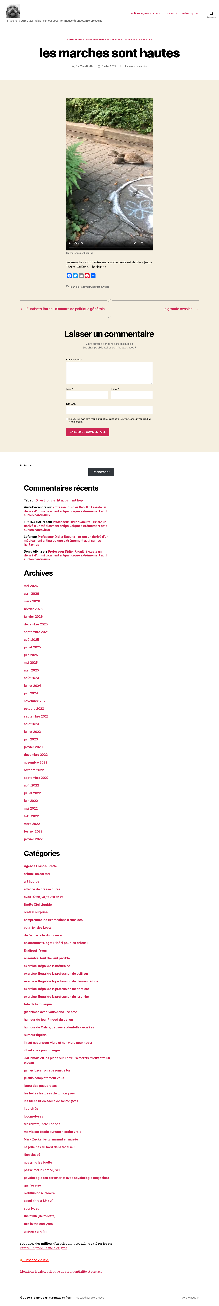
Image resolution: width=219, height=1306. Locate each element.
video (106, 286)
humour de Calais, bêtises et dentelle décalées (59, 1027)
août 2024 (31, 678)
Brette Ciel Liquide (38, 904)
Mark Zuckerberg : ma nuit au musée (51, 1139)
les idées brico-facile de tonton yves (51, 1101)
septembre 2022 (36, 778)
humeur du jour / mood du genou (48, 1019)
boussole (171, 13)
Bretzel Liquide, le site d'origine (43, 1248)
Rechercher (26, 465)
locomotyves (33, 1116)
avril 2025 (31, 670)
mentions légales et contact (145, 13)
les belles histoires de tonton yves (49, 1093)
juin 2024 (31, 693)
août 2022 (31, 785)
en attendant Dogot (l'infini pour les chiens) (56, 943)
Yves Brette (86, 66)
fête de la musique (38, 1004)
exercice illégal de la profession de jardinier (56, 996)
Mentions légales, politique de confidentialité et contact (61, 1272)
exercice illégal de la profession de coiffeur (56, 973)
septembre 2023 (36, 716)
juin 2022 (31, 801)
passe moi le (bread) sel (42, 1170)
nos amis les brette (138, 39)
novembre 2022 (35, 762)
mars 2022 (32, 824)
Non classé (32, 1155)
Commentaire (74, 359)
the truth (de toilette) (40, 1216)
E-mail (115, 389)
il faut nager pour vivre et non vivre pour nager (58, 1043)
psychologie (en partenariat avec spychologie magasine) (66, 1178)
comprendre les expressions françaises (94, 39)
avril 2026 (31, 593)
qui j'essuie (32, 1185)
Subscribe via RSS (35, 1260)
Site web (71, 403)
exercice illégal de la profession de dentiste (56, 989)
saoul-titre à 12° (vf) (38, 1201)
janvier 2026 (33, 616)
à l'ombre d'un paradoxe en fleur (51, 1297)
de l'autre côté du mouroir (43, 935)
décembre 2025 (36, 624)
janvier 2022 (33, 839)
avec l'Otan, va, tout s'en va (43, 897)
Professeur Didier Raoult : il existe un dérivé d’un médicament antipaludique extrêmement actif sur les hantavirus (65, 511)
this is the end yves (38, 1224)
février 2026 (33, 609)
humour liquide (35, 1035)
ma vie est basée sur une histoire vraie (52, 1132)
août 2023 (31, 724)
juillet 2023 (32, 732)
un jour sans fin (35, 1231)
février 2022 (33, 831)
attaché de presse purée (42, 889)
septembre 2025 (36, 632)
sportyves (31, 1208)
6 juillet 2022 (109, 66)
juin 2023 (31, 739)
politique (97, 286)
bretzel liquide (189, 13)
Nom (69, 389)
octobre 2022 (34, 770)
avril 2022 (31, 816)
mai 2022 (31, 808)
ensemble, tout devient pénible (47, 958)
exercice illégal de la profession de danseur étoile (61, 981)
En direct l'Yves (35, 950)
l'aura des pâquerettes (41, 1086)
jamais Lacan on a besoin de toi (47, 1070)
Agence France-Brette (40, 866)
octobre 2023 (34, 709)
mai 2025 (31, 662)
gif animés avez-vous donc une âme (50, 1012)
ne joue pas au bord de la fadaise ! (49, 1147)
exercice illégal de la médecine (47, 966)
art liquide (31, 881)
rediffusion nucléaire (39, 1193)
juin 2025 (31, 655)
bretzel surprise (36, 912)
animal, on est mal (37, 874)
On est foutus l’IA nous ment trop (59, 500)
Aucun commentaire (136, 66)
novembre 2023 (35, 701)
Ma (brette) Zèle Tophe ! (42, 1124)
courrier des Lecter (38, 927)
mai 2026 (31, 586)
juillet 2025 (32, 647)
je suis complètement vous (44, 1078)
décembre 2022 (36, 755)
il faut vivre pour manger (42, 1050)
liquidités (31, 1109)
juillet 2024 (32, 686)
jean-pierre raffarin (80, 286)
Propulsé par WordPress (89, 1297)
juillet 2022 (32, 793)
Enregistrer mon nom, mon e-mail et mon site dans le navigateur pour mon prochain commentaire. (110, 420)
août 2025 (31, 640)
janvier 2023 (33, 747)
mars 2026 (32, 601)
